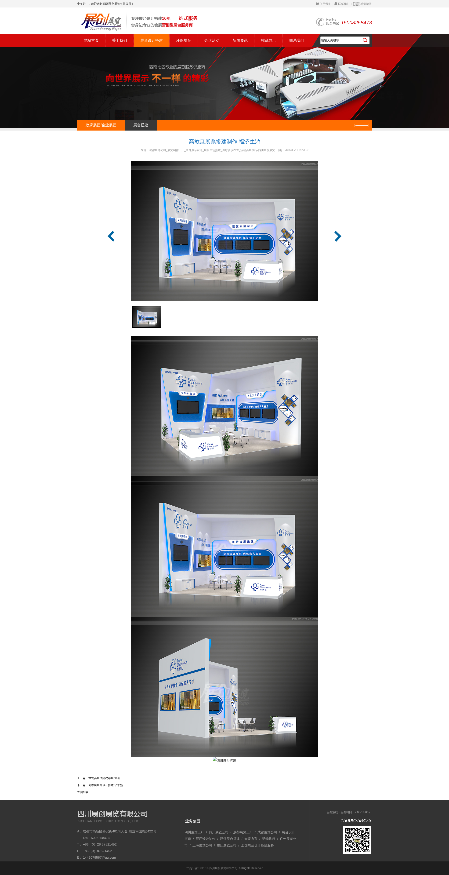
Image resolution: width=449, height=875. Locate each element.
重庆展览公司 (226, 845)
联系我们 (296, 40)
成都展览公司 (267, 832)
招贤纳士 (268, 40)
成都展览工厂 (243, 832)
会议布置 (250, 839)
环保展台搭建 (230, 839)
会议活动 (211, 40)
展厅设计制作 (205, 839)
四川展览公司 (218, 832)
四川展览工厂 (194, 832)
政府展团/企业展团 (101, 125)
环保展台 (183, 40)
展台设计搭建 (151, 40)
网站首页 (91, 40)
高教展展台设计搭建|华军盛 (105, 785)
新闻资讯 (240, 40)
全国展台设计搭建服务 (257, 845)
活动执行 (268, 839)
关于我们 (119, 40)
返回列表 (82, 792)
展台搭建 (140, 125)
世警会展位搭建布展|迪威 (104, 778)
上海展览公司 (202, 845)
